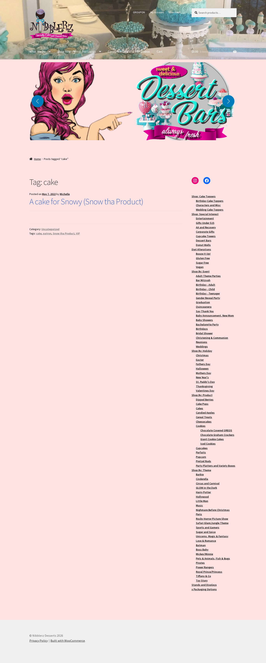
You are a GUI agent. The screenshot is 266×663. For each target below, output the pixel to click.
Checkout (174, 12)
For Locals (89, 51)
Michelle (65, 194)
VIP (78, 233)
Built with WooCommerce (67, 641)
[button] (81, 101)
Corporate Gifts (118, 51)
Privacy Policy (38, 641)
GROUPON (139, 12)
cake (39, 233)
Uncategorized (50, 229)
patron (47, 233)
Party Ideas (142, 51)
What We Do (37, 51)
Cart (160, 51)
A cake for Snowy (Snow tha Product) (86, 201)
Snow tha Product (64, 233)
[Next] (228, 101)
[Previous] (38, 101)
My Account (157, 12)
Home (37, 159)
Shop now (63, 51)
